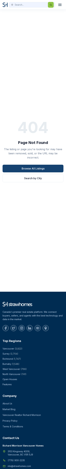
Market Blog (9, 409)
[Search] (51, 5)
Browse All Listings (33, 168)
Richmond (12, 358)
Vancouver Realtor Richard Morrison (22, 415)
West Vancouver (15, 369)
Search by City (33, 178)
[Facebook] (6, 328)
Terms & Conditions (13, 426)
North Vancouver (14, 374)
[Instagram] (22, 328)
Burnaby (11, 364)
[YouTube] (38, 328)
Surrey (10, 353)
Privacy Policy (10, 420)
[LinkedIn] (30, 328)
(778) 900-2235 (16, 460)
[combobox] (32, 4)
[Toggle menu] (59, 4)
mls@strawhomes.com (19, 466)
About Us (7, 403)
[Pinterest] (46, 328)
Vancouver (12, 348)
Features (7, 384)
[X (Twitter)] (14, 328)
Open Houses (10, 379)
